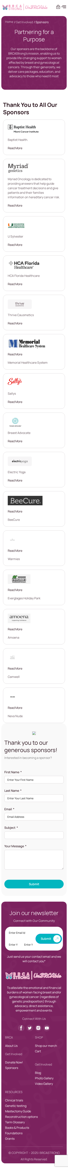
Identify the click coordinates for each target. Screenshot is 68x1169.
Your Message (14, 846)
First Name (11, 772)
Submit (34, 884)
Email (8, 809)
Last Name (11, 790)
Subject (9, 827)
